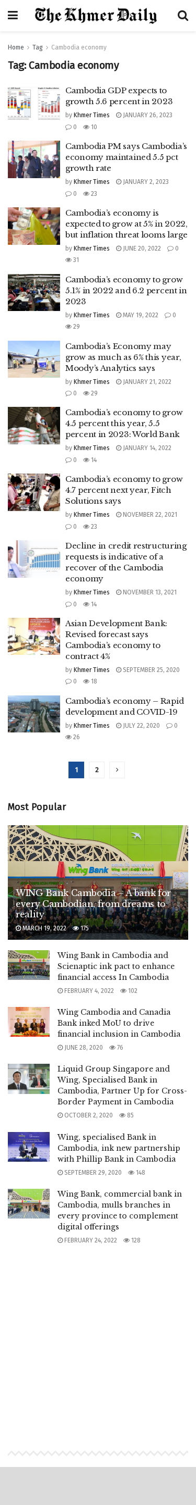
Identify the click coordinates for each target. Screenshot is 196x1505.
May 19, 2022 (139, 315)
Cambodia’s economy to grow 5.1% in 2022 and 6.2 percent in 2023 (126, 290)
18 (93, 681)
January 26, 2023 (146, 115)
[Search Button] (183, 15)
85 (129, 1115)
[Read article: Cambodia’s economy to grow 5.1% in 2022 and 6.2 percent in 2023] (34, 293)
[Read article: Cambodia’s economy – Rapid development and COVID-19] (34, 714)
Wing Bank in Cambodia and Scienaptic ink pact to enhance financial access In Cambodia (116, 966)
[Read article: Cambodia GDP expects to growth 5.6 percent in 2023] (34, 103)
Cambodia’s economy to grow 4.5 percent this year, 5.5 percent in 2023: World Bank (123, 423)
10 (93, 127)
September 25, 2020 (150, 670)
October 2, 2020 (88, 1115)
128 (135, 1240)
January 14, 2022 (146, 448)
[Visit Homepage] (97, 15)
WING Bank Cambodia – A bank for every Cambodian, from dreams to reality (93, 904)
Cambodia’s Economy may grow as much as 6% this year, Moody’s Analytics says (123, 357)
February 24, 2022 (90, 1240)
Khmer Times (92, 115)
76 (119, 1047)
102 (131, 990)
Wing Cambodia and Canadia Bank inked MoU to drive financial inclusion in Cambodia (118, 1023)
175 (84, 928)
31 (75, 260)
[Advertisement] (98, 1338)
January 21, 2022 (146, 381)
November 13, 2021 (149, 592)
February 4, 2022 (88, 990)
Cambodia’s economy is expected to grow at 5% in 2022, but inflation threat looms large (126, 224)
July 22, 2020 (140, 725)
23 (93, 193)
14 (93, 460)
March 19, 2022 (43, 928)
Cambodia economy (79, 47)
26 (76, 737)
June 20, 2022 (141, 248)
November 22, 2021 (149, 514)
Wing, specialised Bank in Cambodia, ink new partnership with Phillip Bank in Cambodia (118, 1148)
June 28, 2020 (83, 1047)
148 (139, 1172)
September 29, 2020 (92, 1172)
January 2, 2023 (145, 181)
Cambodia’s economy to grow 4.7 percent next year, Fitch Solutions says (123, 490)
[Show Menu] (13, 15)
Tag (37, 47)
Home (16, 47)
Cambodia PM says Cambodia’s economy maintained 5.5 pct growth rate (126, 157)
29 (76, 326)
